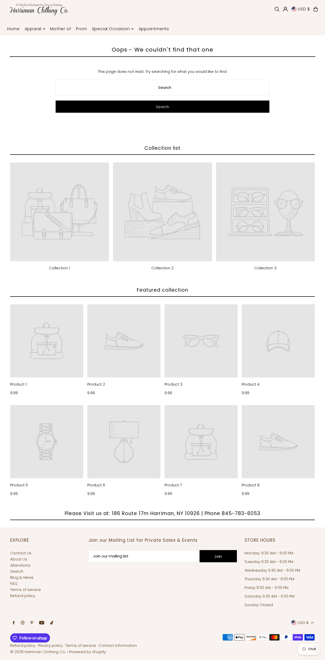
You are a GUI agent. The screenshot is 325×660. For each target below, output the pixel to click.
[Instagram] (22, 623)
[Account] (285, 9)
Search (16, 571)
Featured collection (162, 290)
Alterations (20, 565)
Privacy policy (50, 645)
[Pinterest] (31, 623)
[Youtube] (41, 623)
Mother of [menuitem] (60, 29)
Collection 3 (265, 268)
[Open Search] (277, 9)
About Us (18, 559)
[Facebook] (14, 623)
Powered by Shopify (87, 651)
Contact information (118, 645)
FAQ (14, 583)
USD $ (304, 9)
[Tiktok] (51, 623)
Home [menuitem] (13, 29)
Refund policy (22, 595)
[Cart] (316, 9)
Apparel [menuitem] (33, 29)
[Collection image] (59, 211)
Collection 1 (59, 268)
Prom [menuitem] (81, 29)
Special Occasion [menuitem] (111, 29)
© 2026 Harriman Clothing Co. (38, 651)
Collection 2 (162, 268)
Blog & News (22, 577)
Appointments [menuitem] (154, 29)
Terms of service (25, 589)
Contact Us (20, 553)
